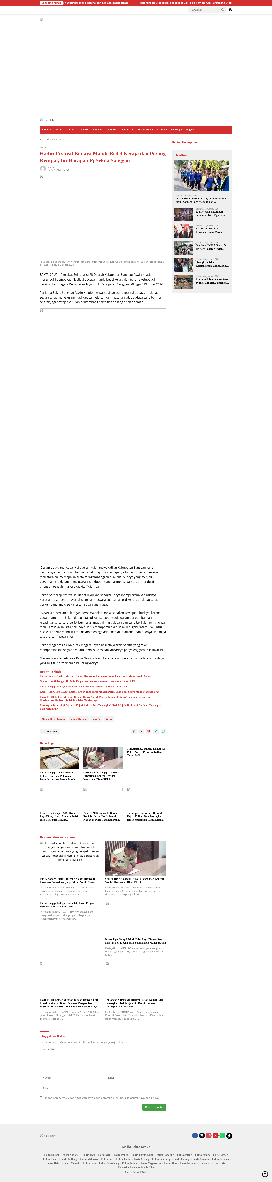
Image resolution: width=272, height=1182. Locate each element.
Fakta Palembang (109, 1163)
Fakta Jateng (184, 1154)
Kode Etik (219, 1163)
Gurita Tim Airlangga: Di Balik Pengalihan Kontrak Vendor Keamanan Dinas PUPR (88, 681)
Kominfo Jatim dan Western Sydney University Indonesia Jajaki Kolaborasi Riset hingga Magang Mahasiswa (212, 281)
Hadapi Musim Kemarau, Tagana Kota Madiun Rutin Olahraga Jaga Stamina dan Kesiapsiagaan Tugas (201, 200)
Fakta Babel (53, 1163)
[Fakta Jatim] (48, 120)
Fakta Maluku (201, 1159)
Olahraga (176, 129)
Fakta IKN (89, 1154)
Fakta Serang (141, 1159)
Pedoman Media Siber (142, 1167)
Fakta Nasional (70, 1154)
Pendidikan (127, 129)
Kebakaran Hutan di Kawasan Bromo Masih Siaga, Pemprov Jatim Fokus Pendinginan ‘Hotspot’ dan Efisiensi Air (212, 230)
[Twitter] (202, 1136)
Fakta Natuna (188, 1163)
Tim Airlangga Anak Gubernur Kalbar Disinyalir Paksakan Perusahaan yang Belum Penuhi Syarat (96, 676)
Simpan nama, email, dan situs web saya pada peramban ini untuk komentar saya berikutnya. (101, 1098)
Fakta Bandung (165, 1154)
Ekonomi (98, 129)
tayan (109, 719)
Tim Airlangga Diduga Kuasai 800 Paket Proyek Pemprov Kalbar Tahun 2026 (83, 686)
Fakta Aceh (104, 1154)
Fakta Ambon (130, 1163)
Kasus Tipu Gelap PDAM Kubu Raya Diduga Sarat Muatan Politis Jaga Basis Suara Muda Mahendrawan (99, 691)
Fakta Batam (202, 1154)
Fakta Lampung (161, 1159)
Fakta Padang (181, 1159)
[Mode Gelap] (230, 10)
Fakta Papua (121, 1154)
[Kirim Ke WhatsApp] (163, 731)
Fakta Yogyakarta (151, 1163)
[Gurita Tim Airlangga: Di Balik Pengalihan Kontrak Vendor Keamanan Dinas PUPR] (103, 758)
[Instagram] (209, 1136)
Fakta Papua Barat (142, 1154)
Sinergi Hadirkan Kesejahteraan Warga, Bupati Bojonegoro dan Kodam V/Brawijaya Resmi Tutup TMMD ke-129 (212, 264)
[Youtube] (216, 1136)
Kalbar (44, 147)
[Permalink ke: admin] (43, 168)
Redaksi (122, 1167)
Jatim (59, 129)
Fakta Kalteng (69, 1159)
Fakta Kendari (220, 1159)
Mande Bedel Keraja (53, 719)
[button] (223, 10)
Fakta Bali (107, 1159)
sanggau (96, 719)
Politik (84, 129)
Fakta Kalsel (50, 1159)
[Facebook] (195, 1136)
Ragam (190, 129)
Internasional (145, 129)
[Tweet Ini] (141, 731)
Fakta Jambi (123, 1159)
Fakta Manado (71, 1163)
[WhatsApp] (222, 1136)
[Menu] (42, 10)
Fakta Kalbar (51, 1154)
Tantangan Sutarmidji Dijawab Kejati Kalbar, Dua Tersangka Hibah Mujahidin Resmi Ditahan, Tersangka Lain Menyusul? (100, 707)
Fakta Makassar (89, 1159)
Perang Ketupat (79, 719)
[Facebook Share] (134, 731)
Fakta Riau (170, 1163)
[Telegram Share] (156, 731)
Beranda (46, 129)
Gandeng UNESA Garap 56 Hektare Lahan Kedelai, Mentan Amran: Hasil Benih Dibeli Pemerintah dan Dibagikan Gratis (212, 247)
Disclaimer (205, 1163)
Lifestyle (162, 129)
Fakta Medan (220, 1154)
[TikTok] (229, 1136)
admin (51, 167)
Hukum (112, 129)
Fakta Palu (89, 1163)
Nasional (71, 129)
